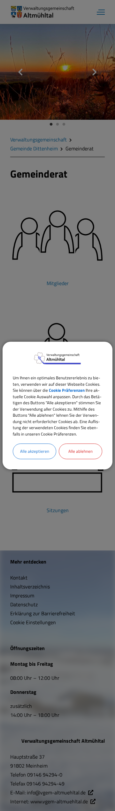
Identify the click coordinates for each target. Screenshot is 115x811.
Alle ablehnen (80, 451)
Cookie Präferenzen (67, 390)
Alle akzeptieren (34, 451)
